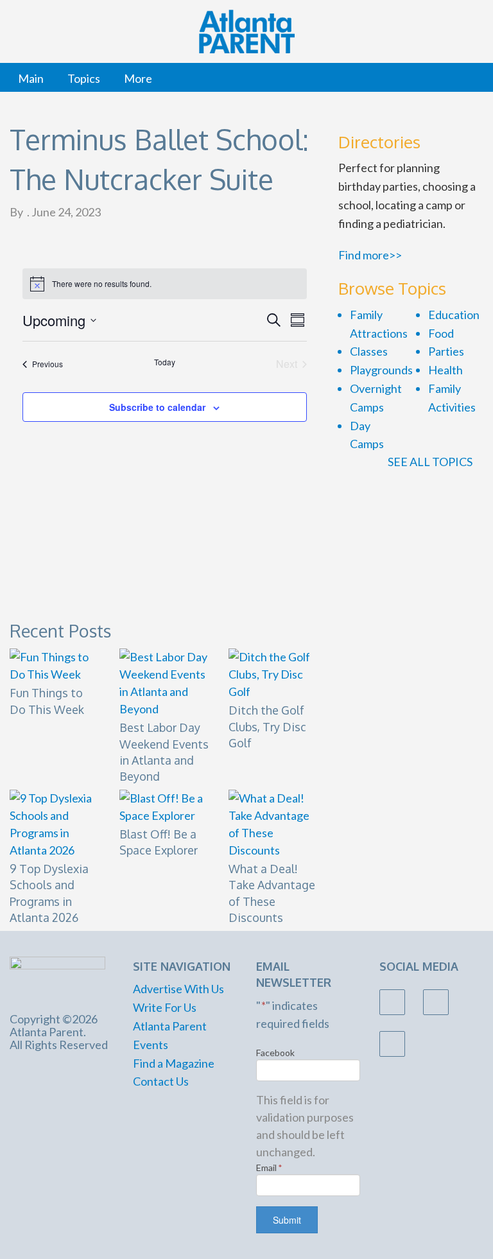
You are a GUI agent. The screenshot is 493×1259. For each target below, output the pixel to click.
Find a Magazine (173, 1063)
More (138, 78)
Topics (83, 78)
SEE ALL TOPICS (431, 462)
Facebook (275, 1052)
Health (445, 370)
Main (31, 78)
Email (269, 1167)
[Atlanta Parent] (57, 977)
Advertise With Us (178, 989)
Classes (369, 351)
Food (441, 333)
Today (164, 362)
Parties (446, 351)
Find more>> (370, 255)
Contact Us (161, 1081)
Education (454, 315)
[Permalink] (314, 627)
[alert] (164, 283)
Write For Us (164, 1007)
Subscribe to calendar (157, 407)
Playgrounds (381, 370)
